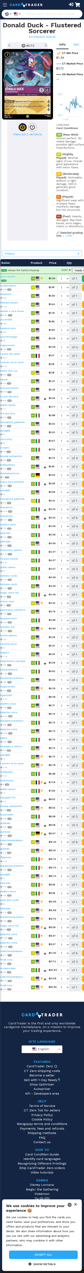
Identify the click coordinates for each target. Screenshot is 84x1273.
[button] (42, 1264)
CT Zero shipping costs (42, 1071)
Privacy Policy (42, 1115)
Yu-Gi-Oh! (42, 1198)
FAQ (42, 1137)
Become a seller (42, 1075)
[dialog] (42, 1235)
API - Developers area (42, 1093)
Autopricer (42, 1089)
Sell (76, 44)
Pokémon (42, 1194)
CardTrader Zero (40, 1066)
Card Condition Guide (42, 1154)
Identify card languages (42, 1159)
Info (62, 44)
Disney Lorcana (42, 1185)
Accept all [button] (43, 1254)
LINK (69, 235)
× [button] (75, 1204)
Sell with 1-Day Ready (40, 1080)
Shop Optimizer (42, 1084)
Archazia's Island (42, 37)
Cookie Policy (42, 1119)
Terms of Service (42, 1106)
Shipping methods (42, 1133)
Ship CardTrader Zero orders (42, 1168)
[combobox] (42, 1049)
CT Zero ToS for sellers (42, 1110)
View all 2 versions (27, 134)
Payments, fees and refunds (42, 1128)
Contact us (42, 1142)
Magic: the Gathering (42, 1189)
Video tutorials (42, 1172)
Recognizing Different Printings (42, 1163)
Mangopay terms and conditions (42, 1124)
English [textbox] (43, 1049)
